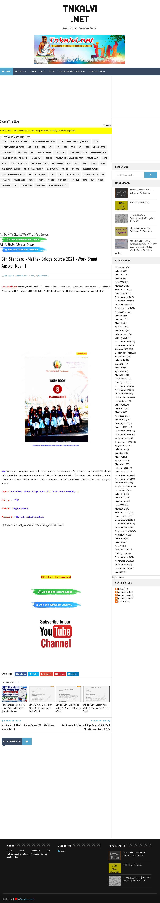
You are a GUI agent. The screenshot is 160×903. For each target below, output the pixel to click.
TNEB (100, 180)
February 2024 (121, 378)
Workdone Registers (58, 185)
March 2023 (120, 419)
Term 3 (51, 180)
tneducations (124, 601)
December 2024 (122, 341)
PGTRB (65, 169)
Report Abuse (118, 577)
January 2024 (121, 382)
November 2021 (122, 479)
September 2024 (123, 352)
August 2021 (121, 490)
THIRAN (75, 180)
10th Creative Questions (43, 142)
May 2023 (119, 412)
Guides (5, 163)
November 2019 (122, 560)
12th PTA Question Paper (13, 147)
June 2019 (120, 572)
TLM (92, 180)
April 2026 (119, 282)
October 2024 (121, 349)
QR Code (75, 169)
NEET (77, 163)
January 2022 (121, 471)
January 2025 (121, 337)
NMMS (94, 163)
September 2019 (123, 568)
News (85, 163)
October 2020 (121, 527)
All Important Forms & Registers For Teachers (141, 230)
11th (42, 71)
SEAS (52, 174)
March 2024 (120, 375)
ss (103, 174)
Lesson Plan (57, 163)
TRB (16, 185)
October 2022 (121, 438)
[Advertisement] (56, 97)
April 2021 (119, 505)
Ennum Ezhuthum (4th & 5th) (15, 158)
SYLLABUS (6, 180)
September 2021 (123, 486)
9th (87, 147)
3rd (43, 147)
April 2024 (119, 371)
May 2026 (119, 278)
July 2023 (119, 404)
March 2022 (120, 464)
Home (8, 71)
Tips (85, 180)
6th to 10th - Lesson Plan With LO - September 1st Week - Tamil (40, 708)
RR (30, 174)
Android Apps (99, 147)
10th (33, 71)
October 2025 (121, 304)
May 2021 (119, 501)
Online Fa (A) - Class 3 (11, 169)
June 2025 (120, 319)
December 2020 (122, 519)
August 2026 (121, 267)
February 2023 (121, 423)
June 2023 (120, 408)
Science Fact (40, 174)
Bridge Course (44, 152)
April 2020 (119, 545)
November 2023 (122, 389)
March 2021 (120, 508)
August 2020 (121, 534)
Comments (43, 276)
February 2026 (121, 289)
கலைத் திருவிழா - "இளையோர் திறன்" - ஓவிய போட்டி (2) (142, 218)
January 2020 (121, 553)
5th (58, 147)
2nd (36, 147)
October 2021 (121, 482)
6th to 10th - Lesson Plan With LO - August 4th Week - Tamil (68, 708)
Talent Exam (19, 180)
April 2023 (119, 415)
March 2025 (120, 330)
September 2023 (123, 397)
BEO (32, 152)
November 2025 (122, 300)
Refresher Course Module (13, 174)
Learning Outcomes (39, 163)
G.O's (104, 158)
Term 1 (32, 180)
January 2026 (121, 293)
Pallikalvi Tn (52, 169)
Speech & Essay (73, 174)
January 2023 (121, 427)
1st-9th (19, 71)
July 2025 (119, 315)
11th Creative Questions (78, 142)
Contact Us (95, 71)
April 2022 (119, 460)
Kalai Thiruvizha (19, 163)
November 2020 (122, 523)
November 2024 (122, 345)
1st (29, 147)
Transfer (6, 185)
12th (52, 71)
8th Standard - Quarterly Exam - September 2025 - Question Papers (13, 708)
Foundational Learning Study (69, 158)
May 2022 (119, 456)
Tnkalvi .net (80, 13)
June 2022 (120, 453)
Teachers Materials (70, 71)
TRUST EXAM (26, 185)
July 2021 (119, 493)
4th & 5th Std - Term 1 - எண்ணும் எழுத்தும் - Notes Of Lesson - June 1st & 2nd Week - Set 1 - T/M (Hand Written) (136, 246)
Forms (49, 158)
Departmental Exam (78, 152)
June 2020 (120, 538)
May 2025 (119, 323)
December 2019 (122, 557)
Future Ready (92, 158)
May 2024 (119, 367)
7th (73, 147)
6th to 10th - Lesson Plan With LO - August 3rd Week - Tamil (96, 708)
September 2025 (123, 308)
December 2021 (122, 475)
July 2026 (119, 271)
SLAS (60, 174)
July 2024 (119, 360)
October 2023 (121, 393)
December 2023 (122, 386)
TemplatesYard (27, 899)
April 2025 (119, 326)
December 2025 (122, 297)
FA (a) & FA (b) (36, 158)
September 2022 (123, 441)
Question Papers (90, 169)
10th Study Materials (139, 202)
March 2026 (120, 285)
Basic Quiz (22, 152)
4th (51, 147)
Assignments (8, 152)
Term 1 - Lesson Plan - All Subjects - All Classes (141, 191)
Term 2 (41, 180)
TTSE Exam (40, 185)
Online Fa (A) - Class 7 (33, 169)
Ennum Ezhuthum (98, 152)
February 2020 (121, 549)
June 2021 (120, 497)
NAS (69, 163)
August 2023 (121, 401)
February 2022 (121, 467)
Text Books (63, 180)
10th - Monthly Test (19, 142)
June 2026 (120, 274)
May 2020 (119, 542)
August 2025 (121, 311)
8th (80, 147)
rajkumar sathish (126, 592)
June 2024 (120, 363)
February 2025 (121, 334)
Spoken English (90, 174)
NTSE (102, 163)
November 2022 (122, 434)
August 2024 (121, 356)
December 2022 (122, 430)
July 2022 (119, 449)
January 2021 (121, 516)
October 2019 (121, 564)
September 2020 (123, 531)
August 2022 (121, 445)
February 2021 (121, 512)
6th (65, 147)
